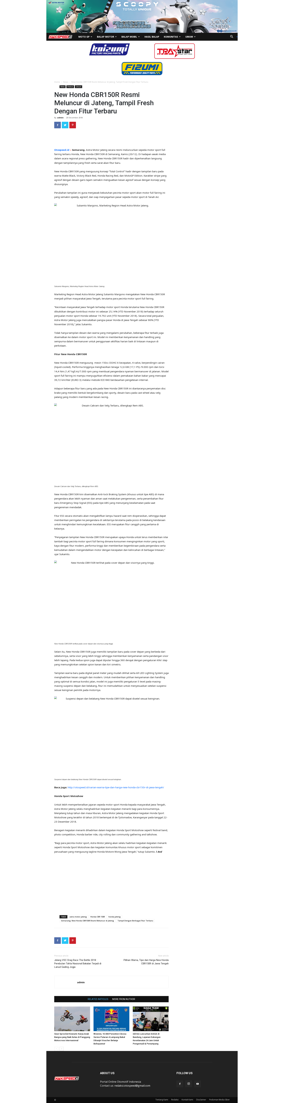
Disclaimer (201, 1099)
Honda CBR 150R (97, 916)
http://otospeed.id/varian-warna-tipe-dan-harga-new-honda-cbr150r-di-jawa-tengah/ (116, 787)
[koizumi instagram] (109, 49)
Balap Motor (105, 36)
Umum (189, 36)
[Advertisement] (111, 139)
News (65, 82)
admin (60, 117)
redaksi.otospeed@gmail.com (132, 1085)
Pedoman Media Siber (219, 1099)
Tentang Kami (161, 1099)
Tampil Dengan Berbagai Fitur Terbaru (135, 920)
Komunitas (171, 36)
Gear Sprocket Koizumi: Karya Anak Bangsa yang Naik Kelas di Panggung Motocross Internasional (72, 1037)
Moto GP (84, 36)
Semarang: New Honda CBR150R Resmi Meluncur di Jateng (87, 920)
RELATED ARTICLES (98, 999)
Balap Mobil (129, 36)
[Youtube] (197, 1084)
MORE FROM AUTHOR (123, 999)
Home (57, 82)
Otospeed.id (61, 149)
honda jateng (114, 916)
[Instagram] (188, 1084)
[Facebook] (180, 1084)
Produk (70, 86)
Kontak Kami (187, 1099)
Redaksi (174, 1099)
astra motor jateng (78, 916)
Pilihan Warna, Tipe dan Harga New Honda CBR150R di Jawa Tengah (146, 962)
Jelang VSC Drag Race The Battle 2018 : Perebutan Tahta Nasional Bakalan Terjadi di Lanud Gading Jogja (77, 963)
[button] (233, 37)
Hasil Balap (151, 36)
